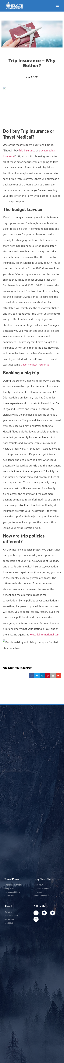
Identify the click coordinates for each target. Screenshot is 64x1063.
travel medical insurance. (35, 364)
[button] (57, 5)
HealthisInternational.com (44, 634)
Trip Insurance (27, 150)
